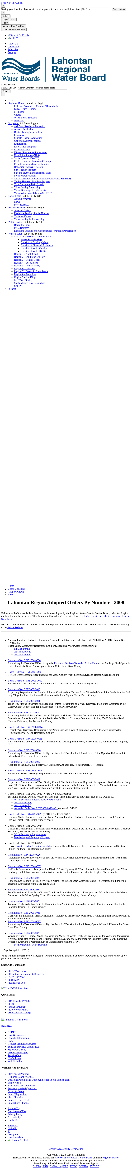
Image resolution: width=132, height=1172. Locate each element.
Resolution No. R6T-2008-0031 (24, 912)
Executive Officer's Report (21, 1085)
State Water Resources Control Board (33, 236)
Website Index (15, 1061)
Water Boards (15, 233)
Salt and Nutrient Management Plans (32, 172)
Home (11, 100)
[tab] (3, 6)
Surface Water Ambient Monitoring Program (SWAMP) (42, 178)
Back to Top (14, 1108)
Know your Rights (18, 1009)
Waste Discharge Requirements (30, 190)
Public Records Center (19, 1100)
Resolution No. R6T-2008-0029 (24, 889)
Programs (13, 123)
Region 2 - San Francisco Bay (29, 256)
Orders (17, 114)
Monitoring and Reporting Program (32, 837)
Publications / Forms (18, 1103)
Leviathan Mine (22, 149)
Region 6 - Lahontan (24, 268)
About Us (13, 43)
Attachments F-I (22, 805)
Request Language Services (22, 1043)
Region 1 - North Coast (26, 254)
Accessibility (14, 1117)
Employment (14, 1082)
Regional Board (16, 103)
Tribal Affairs (14, 1055)
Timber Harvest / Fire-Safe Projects (32, 181)
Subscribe (13, 49)
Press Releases (21, 204)
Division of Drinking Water (34, 242)
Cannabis (19, 135)
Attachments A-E (23, 802)
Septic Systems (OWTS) (26, 158)
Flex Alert (13, 979)
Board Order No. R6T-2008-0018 (25, 770)
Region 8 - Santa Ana (25, 274)
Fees (11, 1003)
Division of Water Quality (34, 248)
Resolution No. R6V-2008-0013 (24, 712)
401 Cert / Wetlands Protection (29, 126)
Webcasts (19, 120)
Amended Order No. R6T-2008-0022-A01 (36, 808)
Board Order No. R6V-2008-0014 (25, 727)
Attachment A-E (22, 651)
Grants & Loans (16, 1091)
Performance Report (18, 1052)
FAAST (12, 1041)
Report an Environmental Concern (26, 974)
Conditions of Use (17, 1111)
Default (6, 16)
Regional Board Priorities (20, 1076)
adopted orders (16, 591)
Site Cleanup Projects (25, 169)
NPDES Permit (22, 648)
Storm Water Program (25, 175)
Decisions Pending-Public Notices (31, 213)
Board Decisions (17, 207)
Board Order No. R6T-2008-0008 (25, 672)
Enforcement (20, 143)
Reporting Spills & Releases (28, 167)
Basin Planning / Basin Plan (28, 132)
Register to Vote (16, 982)
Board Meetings (22, 225)
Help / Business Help (19, 1012)
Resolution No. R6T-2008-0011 (24, 701)
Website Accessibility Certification (66, 1148)
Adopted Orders (22, 210)
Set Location (119, 9)
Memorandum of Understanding (30, 944)
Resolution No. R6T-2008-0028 (24, 878)
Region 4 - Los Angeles (26, 262)
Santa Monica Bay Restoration (29, 283)
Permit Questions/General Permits (31, 164)
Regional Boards (110, 1157)
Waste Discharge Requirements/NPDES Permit (38, 799)
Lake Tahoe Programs (25, 146)
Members (19, 111)
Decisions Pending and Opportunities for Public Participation (45, 230)
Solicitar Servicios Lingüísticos (23, 1046)
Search (12, 288)
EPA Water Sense (17, 971)
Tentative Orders (22, 216)
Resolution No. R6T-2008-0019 (24, 779)
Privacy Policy (15, 1114)
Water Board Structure (25, 117)
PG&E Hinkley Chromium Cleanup (32, 161)
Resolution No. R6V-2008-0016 (24, 750)
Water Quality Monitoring (27, 187)
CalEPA (18, 285)
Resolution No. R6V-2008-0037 (24, 921)
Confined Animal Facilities (27, 140)
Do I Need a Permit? (19, 1001)
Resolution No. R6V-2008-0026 (24, 854)
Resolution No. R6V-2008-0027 (24, 866)
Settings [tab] (12, 52)
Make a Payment (17, 1006)
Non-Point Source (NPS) (27, 155)
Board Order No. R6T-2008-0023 (25, 814)
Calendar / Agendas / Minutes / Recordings (36, 106)
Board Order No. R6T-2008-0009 (25, 680)
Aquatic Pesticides (23, 129)
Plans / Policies (15, 1097)
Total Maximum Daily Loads (29, 184)
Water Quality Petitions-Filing (29, 219)
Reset (5, 23)
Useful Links (14, 1058)
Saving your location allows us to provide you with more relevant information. (41, 9)
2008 (10, 594)
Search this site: (9, 87)
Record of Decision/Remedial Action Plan (75, 663)
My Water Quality (23, 280)
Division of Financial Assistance (37, 245)
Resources (6, 1026)
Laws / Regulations (17, 1094)
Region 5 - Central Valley (27, 265)
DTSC (73, 1166)
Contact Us (13, 46)
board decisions (16, 588)
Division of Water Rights (33, 251)
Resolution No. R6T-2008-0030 (24, 901)
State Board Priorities (18, 1074)
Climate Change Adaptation (28, 138)
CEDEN (12, 1032)
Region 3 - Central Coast (26, 259)
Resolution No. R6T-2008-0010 (24, 689)
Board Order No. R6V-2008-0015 (25, 738)
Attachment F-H (22, 654)
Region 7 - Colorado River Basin (31, 271)
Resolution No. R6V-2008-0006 (24, 660)
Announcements (22, 198)
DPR (65, 1166)
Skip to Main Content (12, 2)
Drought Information (18, 1038)
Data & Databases (17, 1035)
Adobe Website (15, 627)
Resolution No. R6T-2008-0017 (24, 761)
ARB (45, 1166)
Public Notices (16, 222)
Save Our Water (16, 977)
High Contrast (9, 19)
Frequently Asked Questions (22, 1088)
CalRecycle (55, 1166)
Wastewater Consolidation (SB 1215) (33, 193)
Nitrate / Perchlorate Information (30, 152)
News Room (15, 196)
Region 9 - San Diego (25, 277)
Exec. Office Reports (25, 109)
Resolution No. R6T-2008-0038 (24, 933)
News (17, 201)
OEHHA (83, 1166)
